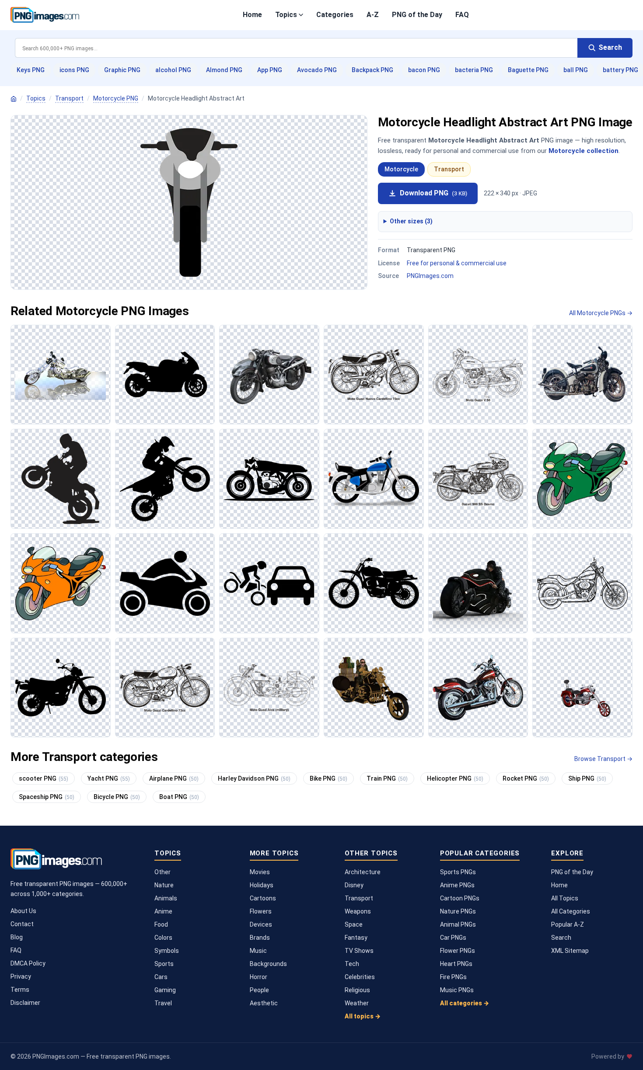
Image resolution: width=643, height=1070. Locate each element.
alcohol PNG (173, 69)
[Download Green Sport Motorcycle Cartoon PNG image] (582, 479)
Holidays (261, 885)
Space (354, 924)
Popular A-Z (567, 924)
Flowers (261, 911)
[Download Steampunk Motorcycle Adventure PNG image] (374, 688)
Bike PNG (328, 778)
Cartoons (263, 898)
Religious (357, 990)
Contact (22, 924)
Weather (357, 1003)
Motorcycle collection (584, 151)
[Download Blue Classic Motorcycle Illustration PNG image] (374, 479)
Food (161, 924)
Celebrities (360, 976)
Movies (260, 872)
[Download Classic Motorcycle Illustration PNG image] (478, 688)
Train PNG (387, 778)
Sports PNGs (458, 872)
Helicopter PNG (455, 778)
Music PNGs (457, 990)
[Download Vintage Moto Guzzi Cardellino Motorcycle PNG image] (165, 688)
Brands (260, 937)
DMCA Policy (27, 963)
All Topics (564, 898)
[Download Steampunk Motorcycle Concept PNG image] (60, 375)
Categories (334, 14)
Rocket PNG (526, 778)
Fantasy (356, 937)
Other (162, 872)
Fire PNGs (453, 976)
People (259, 990)
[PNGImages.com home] (44, 15)
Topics (286, 14)
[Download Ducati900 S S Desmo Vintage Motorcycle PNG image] (478, 479)
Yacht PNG (108, 778)
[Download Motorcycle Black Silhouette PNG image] (165, 375)
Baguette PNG (528, 69)
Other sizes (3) (411, 221)
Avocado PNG (317, 69)
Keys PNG (31, 69)
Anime (163, 911)
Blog (16, 937)
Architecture (363, 872)
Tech (352, 963)
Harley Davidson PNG (254, 778)
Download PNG (433, 193)
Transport (69, 98)
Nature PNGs (458, 911)
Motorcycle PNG (115, 98)
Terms (19, 989)
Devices (261, 924)
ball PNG (575, 69)
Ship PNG (587, 778)
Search (561, 937)
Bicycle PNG (117, 796)
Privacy (20, 976)
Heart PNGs (456, 963)
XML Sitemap (570, 950)
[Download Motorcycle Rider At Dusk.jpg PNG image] (374, 583)
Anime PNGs (457, 885)
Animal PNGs (458, 924)
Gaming (165, 990)
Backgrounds (268, 963)
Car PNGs (453, 937)
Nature (164, 885)
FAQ (462, 14)
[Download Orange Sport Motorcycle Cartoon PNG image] (60, 583)
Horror (258, 976)
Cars (161, 976)
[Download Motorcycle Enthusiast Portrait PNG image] (269, 479)
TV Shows (359, 950)
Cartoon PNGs (459, 898)
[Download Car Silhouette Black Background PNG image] (269, 583)
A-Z (373, 14)
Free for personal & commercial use (457, 263)
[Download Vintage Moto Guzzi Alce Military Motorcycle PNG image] (269, 688)
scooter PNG (43, 778)
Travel (163, 1003)
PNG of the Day (417, 14)
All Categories (570, 911)
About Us (23, 910)
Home (252, 14)
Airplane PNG (174, 778)
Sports (164, 963)
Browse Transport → (603, 758)
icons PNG (74, 69)
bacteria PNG (474, 69)
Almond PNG (224, 69)
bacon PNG (424, 69)
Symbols (166, 950)
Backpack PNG (372, 69)
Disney (354, 885)
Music (258, 950)
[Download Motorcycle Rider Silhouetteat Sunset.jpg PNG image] (582, 583)
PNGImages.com (430, 275)
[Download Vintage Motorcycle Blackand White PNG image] (582, 375)
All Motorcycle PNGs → (601, 312)
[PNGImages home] (13, 99)
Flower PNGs (457, 950)
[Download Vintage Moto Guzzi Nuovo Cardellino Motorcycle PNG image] (374, 375)
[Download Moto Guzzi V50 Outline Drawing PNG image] (478, 375)
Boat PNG (179, 796)
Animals (165, 898)
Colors (163, 937)
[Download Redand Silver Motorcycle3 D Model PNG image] (582, 688)
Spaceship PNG (46, 796)
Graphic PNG (122, 69)
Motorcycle (401, 169)
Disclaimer (25, 1002)
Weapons (358, 911)
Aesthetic (264, 1003)
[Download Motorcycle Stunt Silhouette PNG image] (60, 479)
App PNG (269, 69)
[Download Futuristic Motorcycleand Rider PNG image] (478, 583)
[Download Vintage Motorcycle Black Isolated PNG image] (269, 375)
